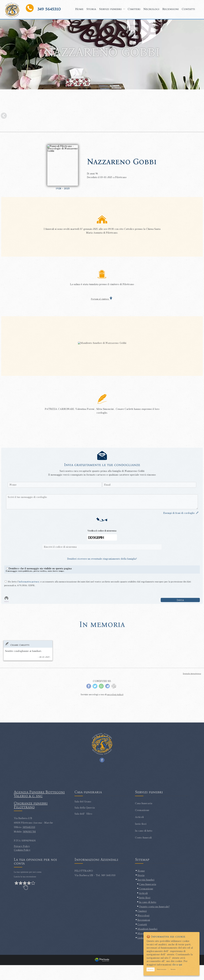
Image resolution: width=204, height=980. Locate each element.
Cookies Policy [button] (22, 850)
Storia (91, 9)
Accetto (151, 969)
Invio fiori (144, 898)
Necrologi (151, 9)
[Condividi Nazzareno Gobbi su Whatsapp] (101, 688)
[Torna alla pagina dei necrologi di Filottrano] (102, 116)
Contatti (188, 9)
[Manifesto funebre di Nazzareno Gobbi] (102, 343)
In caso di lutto (147, 902)
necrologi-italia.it (115, 695)
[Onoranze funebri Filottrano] (12, 10)
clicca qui (177, 964)
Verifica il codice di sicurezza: (102, 531)
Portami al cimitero (100, 299)
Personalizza (161, 969)
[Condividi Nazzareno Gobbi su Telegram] (107, 688)
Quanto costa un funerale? (154, 906)
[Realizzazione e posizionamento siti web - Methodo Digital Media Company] (102, 961)
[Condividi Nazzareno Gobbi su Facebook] (88, 688)
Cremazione (146, 889)
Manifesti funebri (147, 929)
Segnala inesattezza (192, 673)
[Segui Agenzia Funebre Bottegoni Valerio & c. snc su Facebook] (102, 759)
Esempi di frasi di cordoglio (179, 513)
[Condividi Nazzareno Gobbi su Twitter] (95, 688)
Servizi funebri (110, 9)
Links (140, 938)
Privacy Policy (22, 846)
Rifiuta (173, 969)
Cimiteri (134, 9)
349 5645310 (49, 9)
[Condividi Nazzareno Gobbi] (113, 688)
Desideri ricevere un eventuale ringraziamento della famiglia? (102, 559)
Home (79, 9)
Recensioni (170, 9)
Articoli (143, 893)
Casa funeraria (147, 884)
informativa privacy (29, 582)
